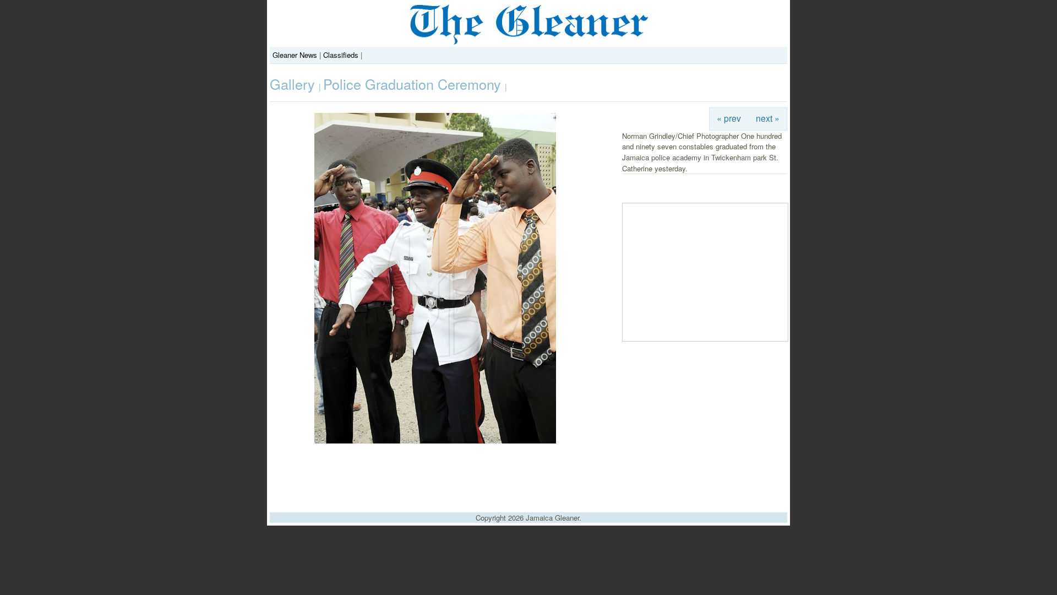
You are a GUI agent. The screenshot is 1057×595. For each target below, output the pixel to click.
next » (768, 118)
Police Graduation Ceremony (414, 84)
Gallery (294, 84)
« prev (729, 118)
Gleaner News (295, 55)
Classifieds (340, 55)
